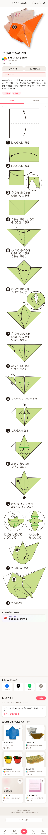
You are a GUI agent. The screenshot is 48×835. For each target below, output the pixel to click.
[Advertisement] (24, 650)
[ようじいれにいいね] (20, 781)
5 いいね (14, 69)
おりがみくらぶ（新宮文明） (18, 58)
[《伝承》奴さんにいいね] (20, 728)
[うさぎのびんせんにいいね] (42, 781)
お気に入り (36, 69)
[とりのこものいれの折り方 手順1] (24, 356)
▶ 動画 (36, 100)
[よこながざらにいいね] (42, 754)
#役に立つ (16, 93)
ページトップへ (24, 820)
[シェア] (44, 3)
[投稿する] (24, 831)
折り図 (12, 100)
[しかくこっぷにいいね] (42, 728)
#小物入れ (6, 93)
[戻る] (4, 3)
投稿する (42, 698)
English (36, 3)
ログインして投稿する (11, 714)
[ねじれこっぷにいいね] (20, 754)
